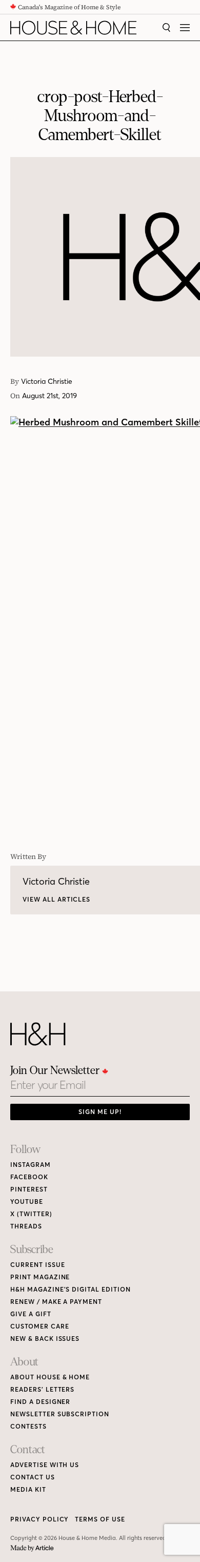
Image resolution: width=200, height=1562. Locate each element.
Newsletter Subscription (59, 1414)
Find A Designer (40, 1401)
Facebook (29, 1177)
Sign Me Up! (100, 1112)
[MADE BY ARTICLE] (32, 1548)
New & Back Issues (44, 1338)
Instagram (30, 1164)
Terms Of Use (100, 1519)
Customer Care (39, 1326)
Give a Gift (30, 1314)
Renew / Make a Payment (56, 1301)
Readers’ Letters (42, 1389)
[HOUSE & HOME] (73, 28)
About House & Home (50, 1377)
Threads (26, 1226)
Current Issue (37, 1264)
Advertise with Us (44, 1465)
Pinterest (29, 1189)
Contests (28, 1426)
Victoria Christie (46, 381)
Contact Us (32, 1477)
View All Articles (56, 899)
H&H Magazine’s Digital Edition (70, 1289)
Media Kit (28, 1489)
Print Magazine (40, 1277)
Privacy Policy (39, 1519)
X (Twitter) (31, 1214)
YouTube (26, 1201)
